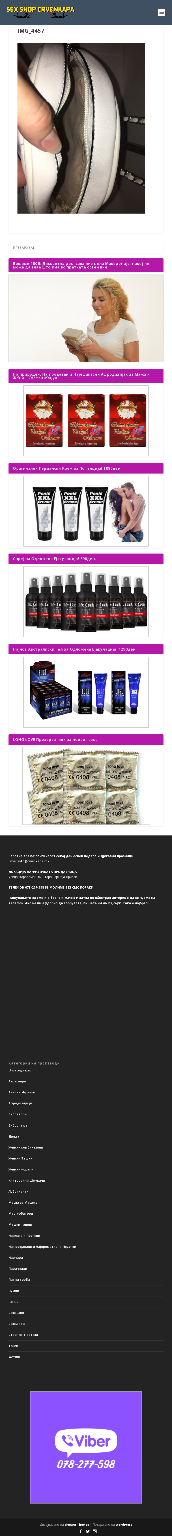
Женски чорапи (21, 1169)
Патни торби (19, 1279)
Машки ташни (20, 1224)
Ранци (14, 1302)
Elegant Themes (77, 1525)
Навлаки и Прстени (24, 1235)
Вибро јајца (18, 1125)
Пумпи (14, 1291)
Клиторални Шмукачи (27, 1180)
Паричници (18, 1268)
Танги (13, 1346)
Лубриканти (18, 1191)
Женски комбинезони (26, 1147)
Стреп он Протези (23, 1335)
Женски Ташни (20, 1158)
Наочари (16, 1257)
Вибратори (18, 1114)
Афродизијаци (20, 1103)
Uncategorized (20, 1070)
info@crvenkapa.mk (33, 861)
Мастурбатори (21, 1213)
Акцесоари (17, 1081)
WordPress (124, 1525)
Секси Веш (17, 1324)
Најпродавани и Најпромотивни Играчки (42, 1246)
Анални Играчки (22, 1092)
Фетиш (14, 1357)
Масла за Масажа (23, 1202)
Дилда (14, 1136)
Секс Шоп (16, 1313)
